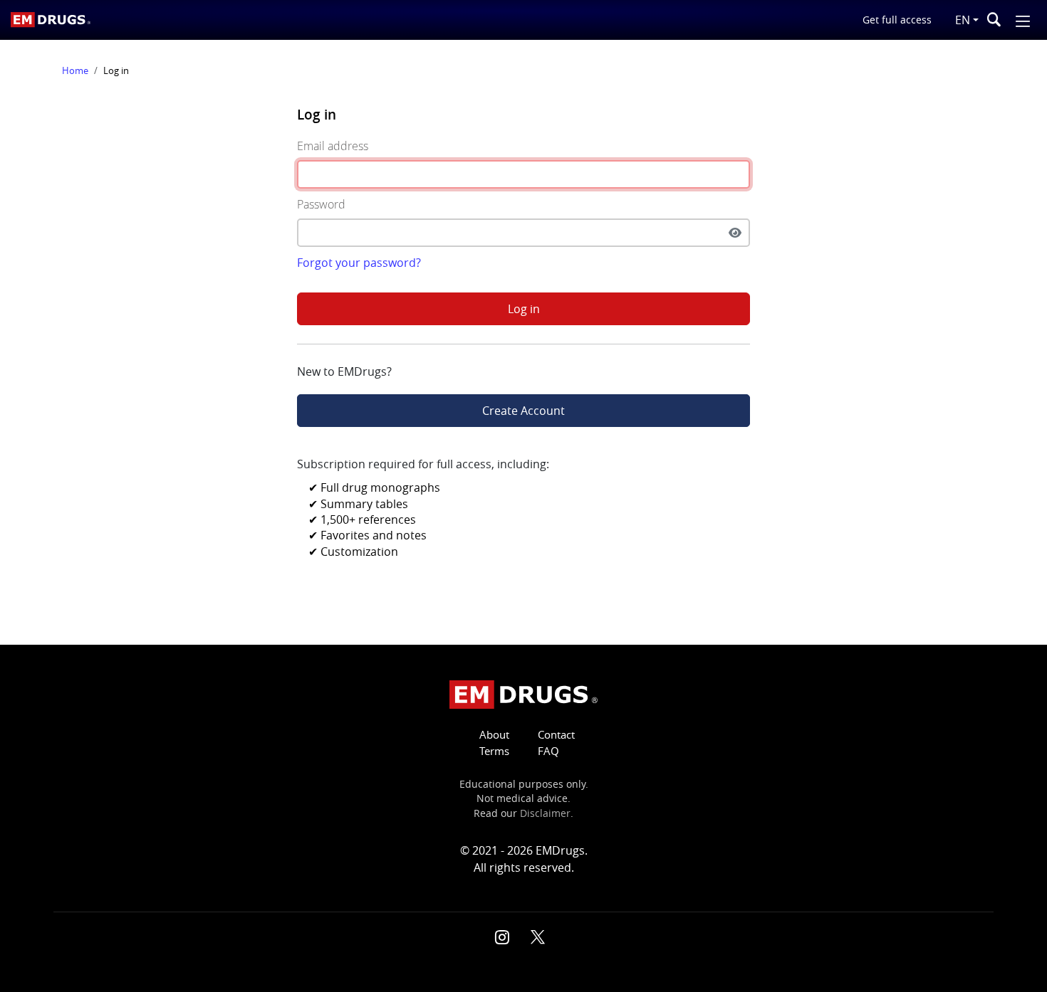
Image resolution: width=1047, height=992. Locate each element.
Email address (332, 146)
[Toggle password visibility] (735, 232)
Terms (494, 751)
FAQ (548, 751)
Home (75, 70)
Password (321, 204)
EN (962, 20)
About (494, 735)
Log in (524, 309)
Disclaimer (545, 813)
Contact (556, 735)
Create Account (523, 410)
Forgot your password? (359, 262)
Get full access (897, 19)
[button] (1023, 19)
